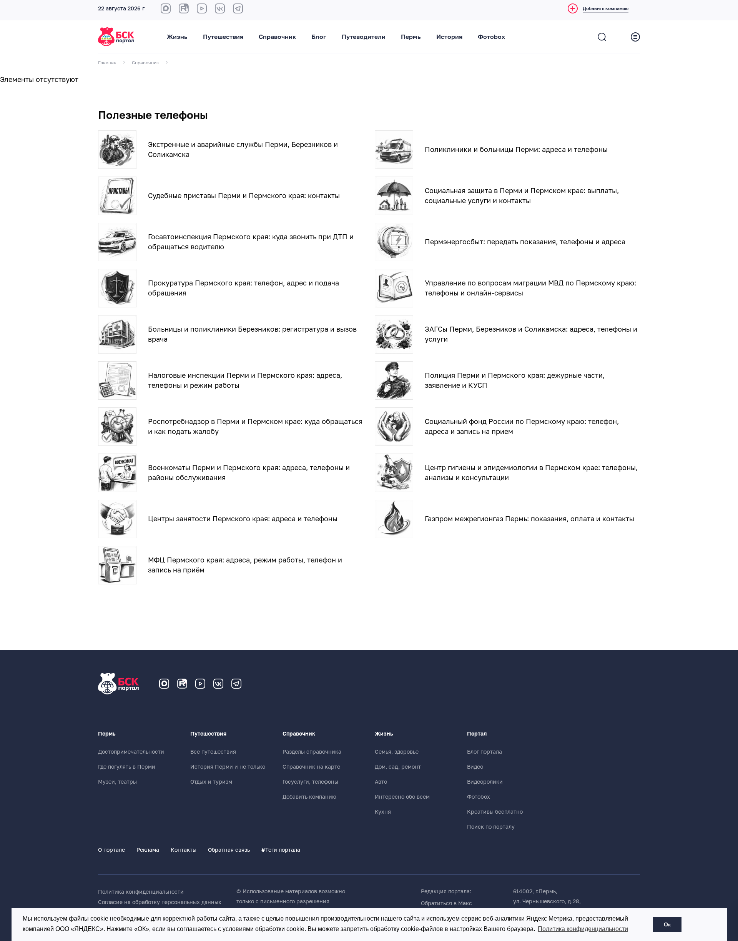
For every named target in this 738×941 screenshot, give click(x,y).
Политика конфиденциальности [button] (583, 929)
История (449, 36)
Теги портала (280, 850)
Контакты (183, 850)
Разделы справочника (312, 752)
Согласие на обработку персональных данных (159, 902)
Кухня (383, 812)
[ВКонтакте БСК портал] (220, 8)
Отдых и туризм (211, 782)
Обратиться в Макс (446, 903)
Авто (381, 782)
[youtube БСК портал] (202, 8)
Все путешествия (213, 752)
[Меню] (635, 37)
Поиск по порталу (491, 827)
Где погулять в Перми (126, 767)
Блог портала (484, 752)
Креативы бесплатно (495, 812)
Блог (318, 36)
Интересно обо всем (402, 797)
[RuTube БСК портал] (184, 8)
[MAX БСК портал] (166, 8)
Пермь (411, 36)
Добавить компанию (309, 797)
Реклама (147, 850)
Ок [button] (667, 924)
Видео (475, 767)
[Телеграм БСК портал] (236, 683)
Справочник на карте (311, 767)
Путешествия (223, 36)
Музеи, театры (117, 782)
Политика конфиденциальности (141, 892)
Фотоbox (491, 36)
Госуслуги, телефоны (310, 782)
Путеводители (364, 36)
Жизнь (177, 36)
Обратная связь (229, 850)
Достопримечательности (131, 752)
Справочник (277, 36)
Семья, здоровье (397, 752)
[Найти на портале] (602, 37)
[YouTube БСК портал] (200, 683)
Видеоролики (485, 782)
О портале (111, 850)
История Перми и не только (227, 767)
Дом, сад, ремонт (398, 767)
